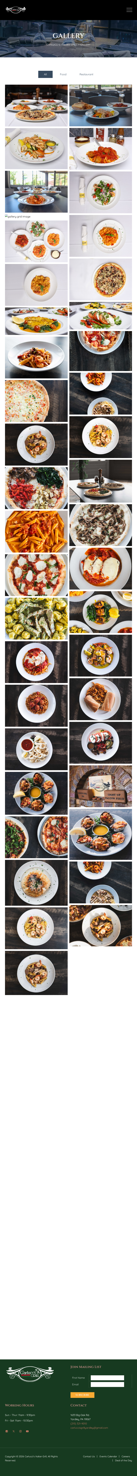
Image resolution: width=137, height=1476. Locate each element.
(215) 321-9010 (79, 1423)
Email (75, 1384)
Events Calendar (108, 1456)
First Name (78, 1377)
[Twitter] (13, 1431)
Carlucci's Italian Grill (36, 1456)
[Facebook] (7, 1431)
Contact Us (89, 1456)
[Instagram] (20, 1431)
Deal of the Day (123, 1460)
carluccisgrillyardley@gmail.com (89, 1427)
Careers (126, 1456)
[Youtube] (27, 1431)
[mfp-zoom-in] (36, 107)
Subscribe (82, 1395)
